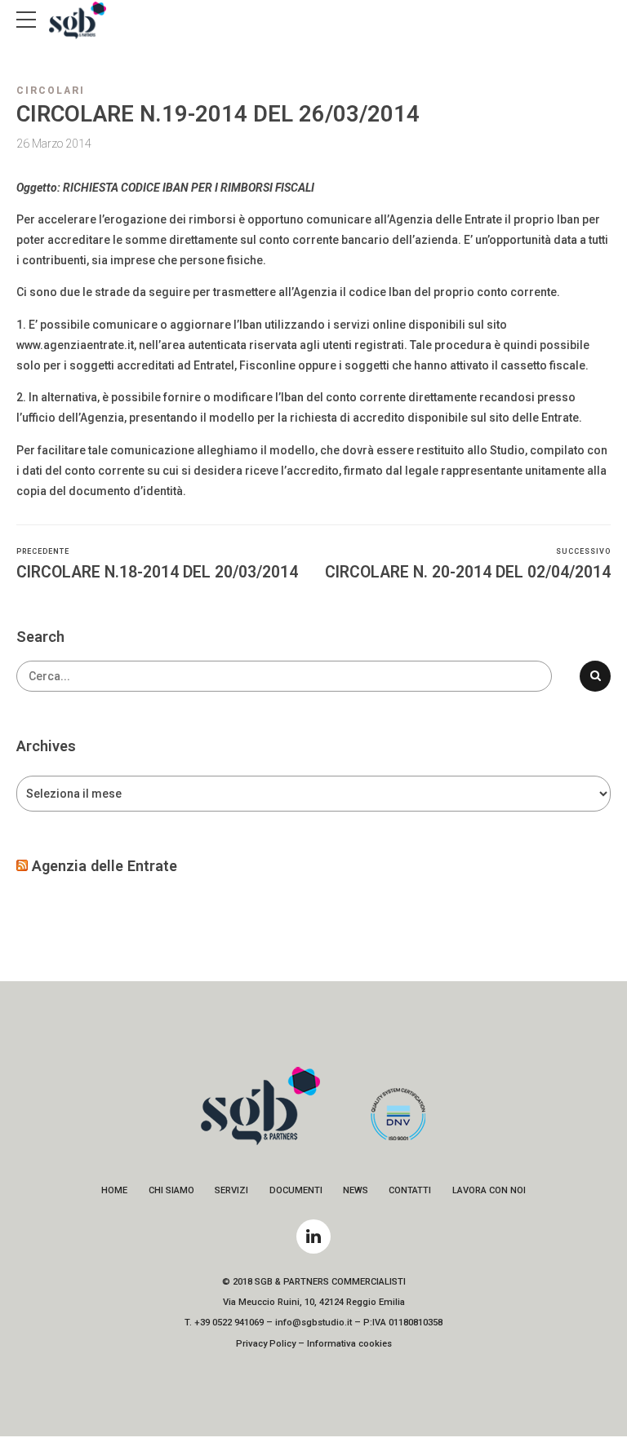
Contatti (410, 1190)
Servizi (231, 1190)
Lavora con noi (489, 1190)
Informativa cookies (349, 1343)
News (355, 1190)
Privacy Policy (266, 1343)
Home (114, 1190)
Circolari (50, 90)
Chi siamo (171, 1190)
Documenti (295, 1190)
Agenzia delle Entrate (104, 865)
